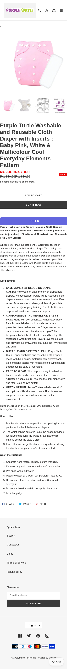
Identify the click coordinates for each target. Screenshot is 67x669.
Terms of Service (16, 562)
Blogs (10, 553)
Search (11, 535)
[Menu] (61, 10)
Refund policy (14, 571)
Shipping (4, 181)
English (32, 625)
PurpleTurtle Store (27, 658)
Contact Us (13, 544)
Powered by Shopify (46, 658)
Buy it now (33, 205)
